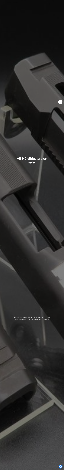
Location (9, 2)
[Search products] (60, 102)
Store (3, 2)
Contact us (15, 2)
